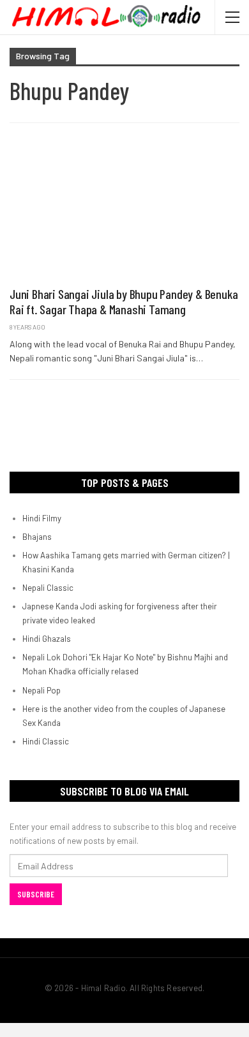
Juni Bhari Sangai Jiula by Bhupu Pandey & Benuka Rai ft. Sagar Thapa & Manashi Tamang (124, 301)
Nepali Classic (47, 588)
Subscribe (35, 894)
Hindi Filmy (41, 518)
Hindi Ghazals (46, 639)
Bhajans (37, 537)
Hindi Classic (45, 741)
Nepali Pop (41, 690)
